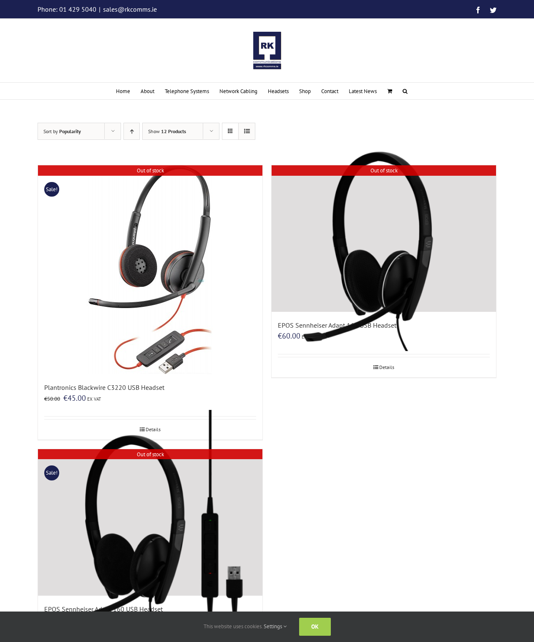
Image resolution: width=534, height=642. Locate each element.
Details (386, 367)
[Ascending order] (131, 131)
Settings (273, 626)
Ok (315, 626)
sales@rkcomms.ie (130, 9)
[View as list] (247, 131)
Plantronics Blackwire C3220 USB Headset (104, 387)
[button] (405, 91)
